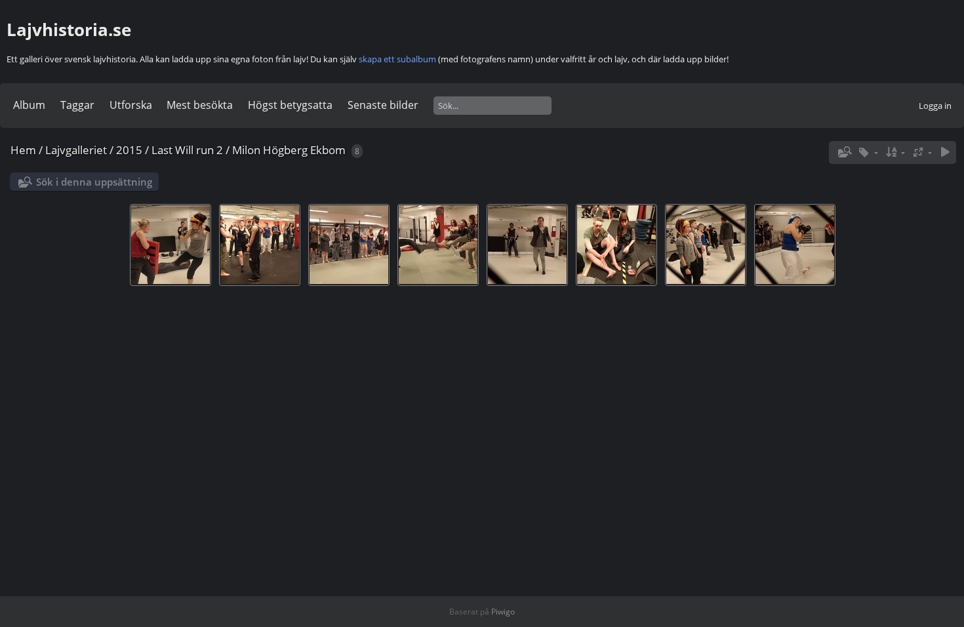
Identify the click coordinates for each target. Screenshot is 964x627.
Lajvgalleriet (76, 149)
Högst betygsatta (290, 105)
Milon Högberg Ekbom (289, 149)
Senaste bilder (383, 105)
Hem (23, 149)
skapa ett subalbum (397, 59)
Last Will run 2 (187, 149)
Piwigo (503, 611)
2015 (129, 149)
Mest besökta (200, 105)
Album (29, 105)
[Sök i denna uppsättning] (843, 152)
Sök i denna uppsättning (94, 181)
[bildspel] (945, 152)
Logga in (935, 105)
